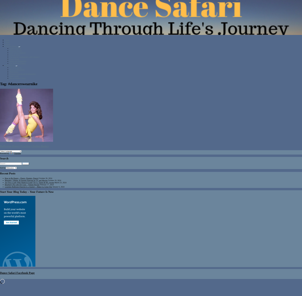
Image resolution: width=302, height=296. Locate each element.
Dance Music (14, 59)
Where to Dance (15, 51)
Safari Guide (14, 76)
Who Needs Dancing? (17, 53)
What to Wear (14, 55)
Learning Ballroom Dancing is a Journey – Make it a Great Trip (28, 187)
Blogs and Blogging (16, 70)
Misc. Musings (10, 65)
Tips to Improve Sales (17, 78)
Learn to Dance (15, 48)
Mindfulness (14, 72)
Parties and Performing (17, 61)
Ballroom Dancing (12, 46)
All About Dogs (15, 68)
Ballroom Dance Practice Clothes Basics (24, 146)
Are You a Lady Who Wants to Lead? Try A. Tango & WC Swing (29, 183)
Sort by (3, 168)
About (7, 42)
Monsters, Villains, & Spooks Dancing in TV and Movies (26, 180)
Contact (7, 44)
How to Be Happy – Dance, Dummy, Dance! (22, 178)
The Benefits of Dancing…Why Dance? (24, 57)
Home (7, 40)
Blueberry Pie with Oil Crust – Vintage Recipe (22, 185)
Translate (17, 153)
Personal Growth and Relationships (22, 74)
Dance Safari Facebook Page (17, 272)
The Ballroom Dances (17, 63)
